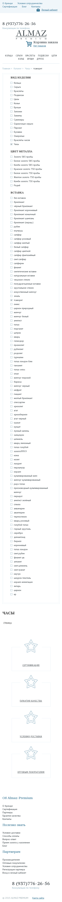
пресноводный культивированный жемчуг (31, 490)
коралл (17, 471)
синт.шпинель (20, 565)
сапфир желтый (22, 242)
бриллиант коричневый (25, 210)
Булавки (18, 131)
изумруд (18, 230)
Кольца (9, 55)
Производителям (11, 859)
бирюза (17, 381)
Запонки (18, 111)
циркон (17, 590)
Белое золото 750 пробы (27, 173)
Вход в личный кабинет (14, 872)
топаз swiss (19, 369)
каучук (17, 573)
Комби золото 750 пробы (27, 181)
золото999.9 (20, 451)
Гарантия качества (31, 700)
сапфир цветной (22, 251)
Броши (30, 58)
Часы (27, 68)
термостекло (20, 516)
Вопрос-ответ (9, 839)
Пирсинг (18, 127)
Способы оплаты (10, 836)
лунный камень (21, 430)
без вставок (20, 197)
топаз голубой (21, 447)
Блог (24, 6)
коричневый (20, 545)
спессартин (19, 402)
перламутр (19, 467)
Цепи (54, 55)
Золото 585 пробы (23, 156)
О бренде (7, 3)
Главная (6, 68)
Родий (17, 185)
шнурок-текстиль (22, 577)
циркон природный (23, 308)
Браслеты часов (22, 140)
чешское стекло (22, 279)
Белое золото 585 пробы (27, 160)
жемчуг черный (22, 385)
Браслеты (30, 55)
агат (16, 410)
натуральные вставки (24, 275)
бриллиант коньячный (25, 214)
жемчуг (17, 312)
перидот (18, 496)
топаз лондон (21, 549)
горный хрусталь (22, 528)
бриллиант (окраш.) (23, 222)
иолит (17, 459)
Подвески (43, 55)
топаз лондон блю (23, 361)
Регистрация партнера (13, 869)
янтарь (17, 586)
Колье (21, 58)
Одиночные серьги (23, 123)
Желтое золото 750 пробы (27, 177)
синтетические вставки (25, 271)
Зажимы (18, 115)
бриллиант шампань (24, 218)
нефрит (17, 389)
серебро (18, 532)
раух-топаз (19, 483)
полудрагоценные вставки (27, 283)
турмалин (18, 357)
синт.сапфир (20, 259)
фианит (17, 267)
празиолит (19, 345)
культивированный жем (25, 475)
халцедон (19, 434)
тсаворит (37, 68)
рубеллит (18, 349)
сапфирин (19, 263)
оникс (17, 304)
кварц (17, 336)
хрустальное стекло (24, 287)
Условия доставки (31, 736)
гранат (17, 422)
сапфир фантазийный (24, 255)
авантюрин (19, 512)
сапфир (17, 234)
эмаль (17, 296)
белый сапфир (21, 246)
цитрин (17, 332)
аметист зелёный (22, 500)
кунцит (17, 426)
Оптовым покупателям (31, 772)
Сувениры (19, 119)
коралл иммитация (23, 582)
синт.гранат (19, 569)
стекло (17, 504)
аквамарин (19, 508)
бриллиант (19, 202)
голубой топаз (21, 524)
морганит (18, 328)
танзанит (18, 365)
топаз (16, 324)
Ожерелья (19, 136)
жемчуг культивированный (27, 479)
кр (15, 594)
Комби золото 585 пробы (27, 164)
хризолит (18, 406)
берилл (17, 541)
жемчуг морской (22, 377)
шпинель (18, 439)
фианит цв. (19, 557)
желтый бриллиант (23, 398)
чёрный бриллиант (23, 206)
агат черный (20, 418)
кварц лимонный (22, 443)
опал (16, 373)
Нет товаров (39, 45)
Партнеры (7, 812)
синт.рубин (19, 553)
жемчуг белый (21, 316)
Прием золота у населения (16, 842)
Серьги (19, 55)
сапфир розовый (22, 238)
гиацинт (17, 394)
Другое (40, 58)
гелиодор (19, 340)
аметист (18, 320)
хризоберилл (20, 414)
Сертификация (9, 6)
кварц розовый (21, 520)
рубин (17, 226)
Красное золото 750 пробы (28, 169)
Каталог (17, 68)
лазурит (18, 463)
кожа (16, 455)
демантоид (19, 537)
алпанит (18, 561)
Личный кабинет (49, 9)
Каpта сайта (38, 897)
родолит (18, 353)
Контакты (35, 6)
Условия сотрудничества (30, 3)
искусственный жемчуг (25, 291)
